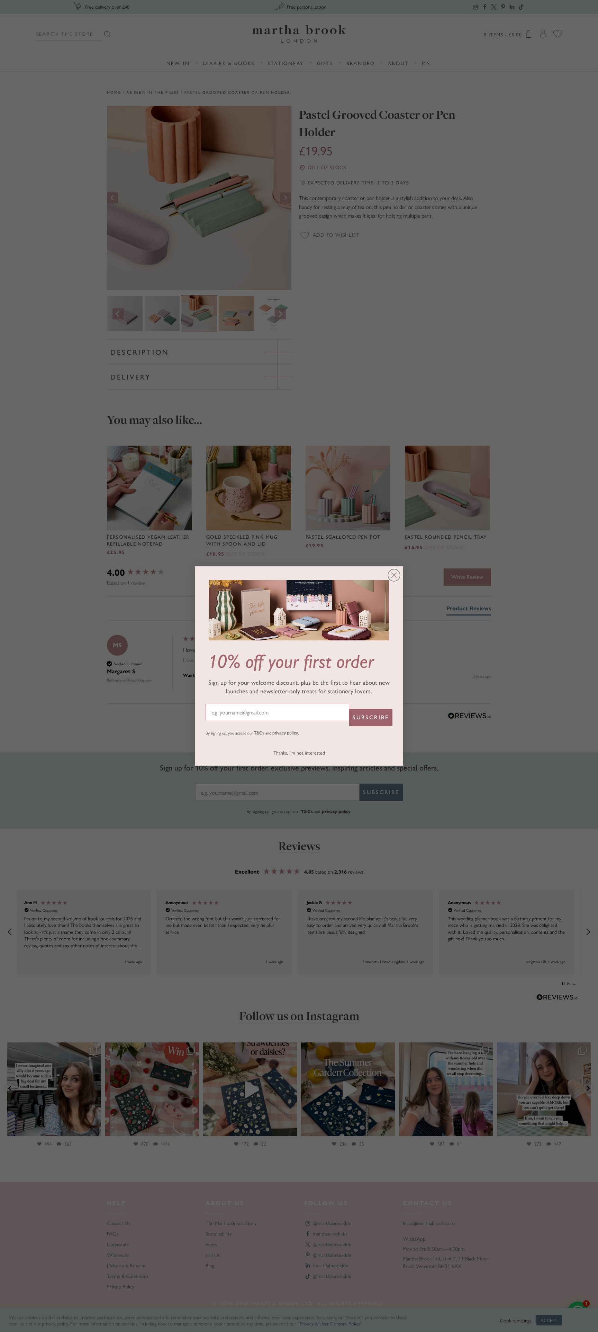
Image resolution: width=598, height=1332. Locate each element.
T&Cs (259, 733)
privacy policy (285, 733)
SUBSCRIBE (371, 717)
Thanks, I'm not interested (299, 752)
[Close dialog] (394, 575)
